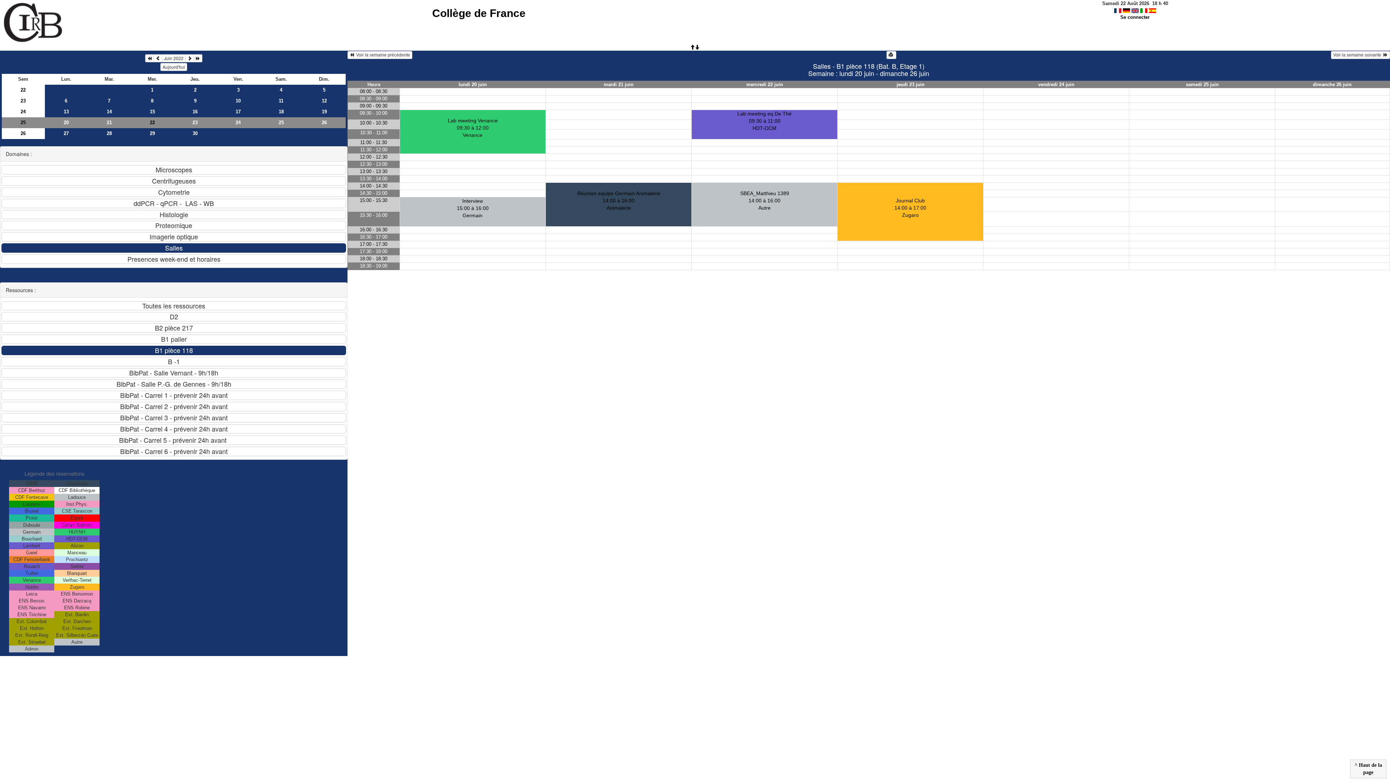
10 (238, 101)
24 (23, 111)
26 (324, 122)
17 (238, 111)
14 (109, 111)
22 (23, 90)
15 (152, 111)
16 (195, 111)
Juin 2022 (174, 58)
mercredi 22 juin (764, 84)
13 (66, 111)
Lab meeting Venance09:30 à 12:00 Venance (473, 128)
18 (281, 111)
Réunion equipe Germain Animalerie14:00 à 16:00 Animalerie (618, 200)
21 (109, 122)
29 (152, 133)
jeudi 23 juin (910, 84)
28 (109, 133)
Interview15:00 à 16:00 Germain (473, 208)
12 (324, 101)
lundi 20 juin (473, 84)
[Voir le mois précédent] (157, 58)
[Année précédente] (149, 58)
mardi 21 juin (618, 84)
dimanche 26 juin (1332, 84)
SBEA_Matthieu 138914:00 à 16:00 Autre (764, 200)
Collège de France (479, 13)
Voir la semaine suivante (1358, 55)
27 (66, 133)
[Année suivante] (198, 58)
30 (195, 133)
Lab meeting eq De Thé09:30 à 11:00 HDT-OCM (764, 121)
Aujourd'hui (174, 67)
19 (324, 111)
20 (66, 122)
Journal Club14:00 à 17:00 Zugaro (910, 208)
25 (23, 122)
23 (23, 101)
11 (281, 101)
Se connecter (1135, 17)
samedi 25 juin (1202, 84)
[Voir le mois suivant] (189, 58)
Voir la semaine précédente (382, 55)
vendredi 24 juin (1056, 84)
